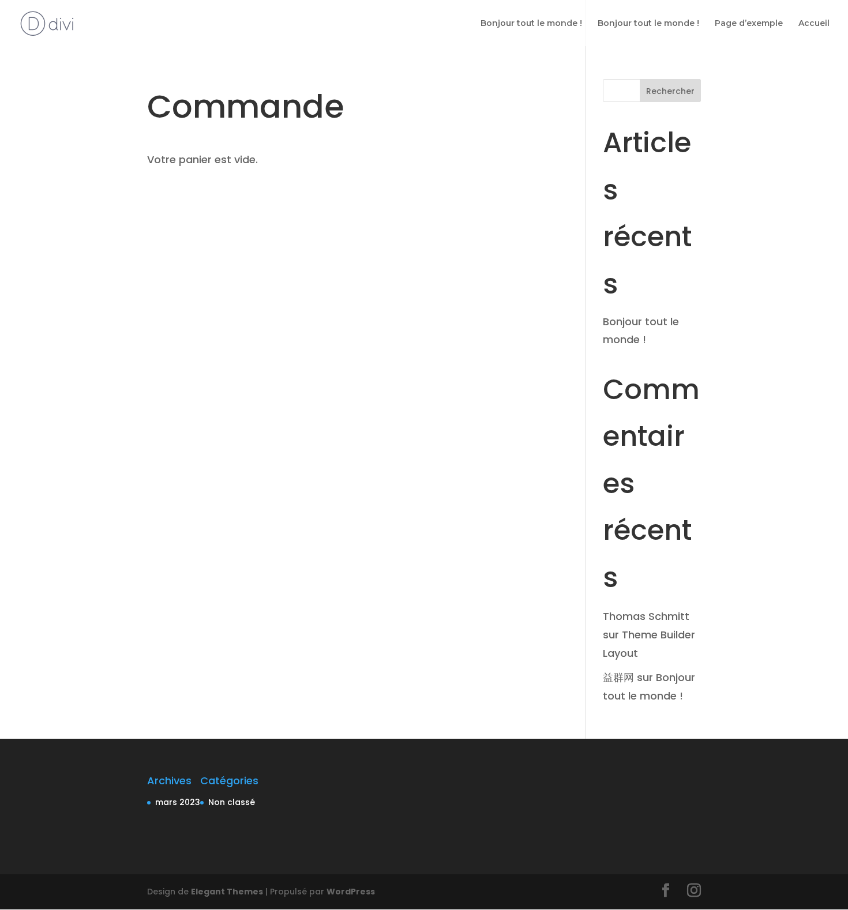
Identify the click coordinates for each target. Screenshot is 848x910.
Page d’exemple (749, 23)
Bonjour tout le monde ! (531, 23)
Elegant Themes (227, 891)
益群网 (618, 677)
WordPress (351, 891)
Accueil (814, 23)
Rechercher (670, 91)
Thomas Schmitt (646, 616)
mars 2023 (177, 802)
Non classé (231, 802)
